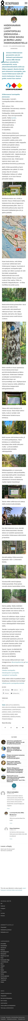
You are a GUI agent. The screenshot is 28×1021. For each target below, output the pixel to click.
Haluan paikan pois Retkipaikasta (8, 1005)
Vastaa (8, 808)
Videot (2, 982)
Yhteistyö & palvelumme (6, 993)
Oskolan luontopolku (8, 670)
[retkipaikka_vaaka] (11, 3)
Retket (2, 970)
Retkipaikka (4, 972)
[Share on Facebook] (5, 727)
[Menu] (25, 3)
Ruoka (2, 974)
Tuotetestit (3, 980)
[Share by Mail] (23, 727)
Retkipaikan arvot (5, 932)
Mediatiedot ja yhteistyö (6, 929)
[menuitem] (25, 3)
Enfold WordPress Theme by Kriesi (18, 1017)
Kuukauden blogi (5, 960)
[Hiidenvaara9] (14, 11)
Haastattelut (4, 945)
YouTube (3, 913)
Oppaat (2, 966)
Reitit (2, 968)
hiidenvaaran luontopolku (11, 709)
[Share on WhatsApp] (11, 727)
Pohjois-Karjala (7, 719)
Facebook (3, 906)
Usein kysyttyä (4, 1003)
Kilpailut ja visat (5, 955)
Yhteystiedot (3, 927)
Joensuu (4, 712)
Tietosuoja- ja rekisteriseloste (7, 1008)
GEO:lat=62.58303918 (12, 705)
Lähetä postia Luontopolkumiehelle (13, 683)
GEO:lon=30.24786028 (9, 707)
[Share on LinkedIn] (17, 727)
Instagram (3, 908)
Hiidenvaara (21, 707)
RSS (1, 903)
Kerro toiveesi (4, 1000)
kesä (9, 712)
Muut (2, 964)
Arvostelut (3, 943)
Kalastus (3, 949)
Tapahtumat (4, 978)
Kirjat (2, 958)
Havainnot (3, 947)
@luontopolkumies (17, 662)
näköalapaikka (15, 716)
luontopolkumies (8, 714)
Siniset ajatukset (5, 976)
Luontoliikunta (4, 962)
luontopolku (16, 712)
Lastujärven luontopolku (9, 675)
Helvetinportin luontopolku (10, 673)
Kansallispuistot (5, 951)
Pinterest (3, 915)
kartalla (13, 118)
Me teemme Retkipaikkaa (6, 998)
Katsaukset (3, 953)
